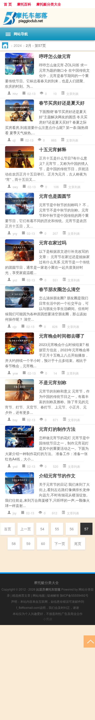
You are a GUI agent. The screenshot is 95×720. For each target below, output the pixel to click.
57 (86, 528)
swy (15, 187)
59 (28, 543)
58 (14, 543)
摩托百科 (24, 4)
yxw (15, 373)
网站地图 (39, 595)
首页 (7, 528)
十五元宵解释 (52, 149)
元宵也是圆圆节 (55, 196)
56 (72, 528)
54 (42, 528)
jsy (14, 513)
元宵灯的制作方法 (57, 429)
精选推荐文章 (21, 595)
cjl (14, 140)
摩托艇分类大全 (48, 4)
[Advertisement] (47, 672)
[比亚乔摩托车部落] (47, 18)
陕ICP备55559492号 (74, 595)
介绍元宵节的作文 (57, 475)
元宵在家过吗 (52, 242)
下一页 (59, 543)
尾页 (77, 543)
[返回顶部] (89, 641)
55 (57, 528)
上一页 (25, 528)
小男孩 (47, 619)
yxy (15, 233)
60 (43, 543)
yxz (15, 280)
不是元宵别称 (52, 382)
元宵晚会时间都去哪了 (62, 336)
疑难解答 (53, 595)
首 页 (8, 4)
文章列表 (72, 93)
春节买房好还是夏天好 (62, 103)
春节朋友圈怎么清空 (59, 289)
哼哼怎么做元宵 (55, 56)
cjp (15, 326)
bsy (15, 420)
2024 (18, 45)
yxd (15, 466)
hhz (15, 93)
